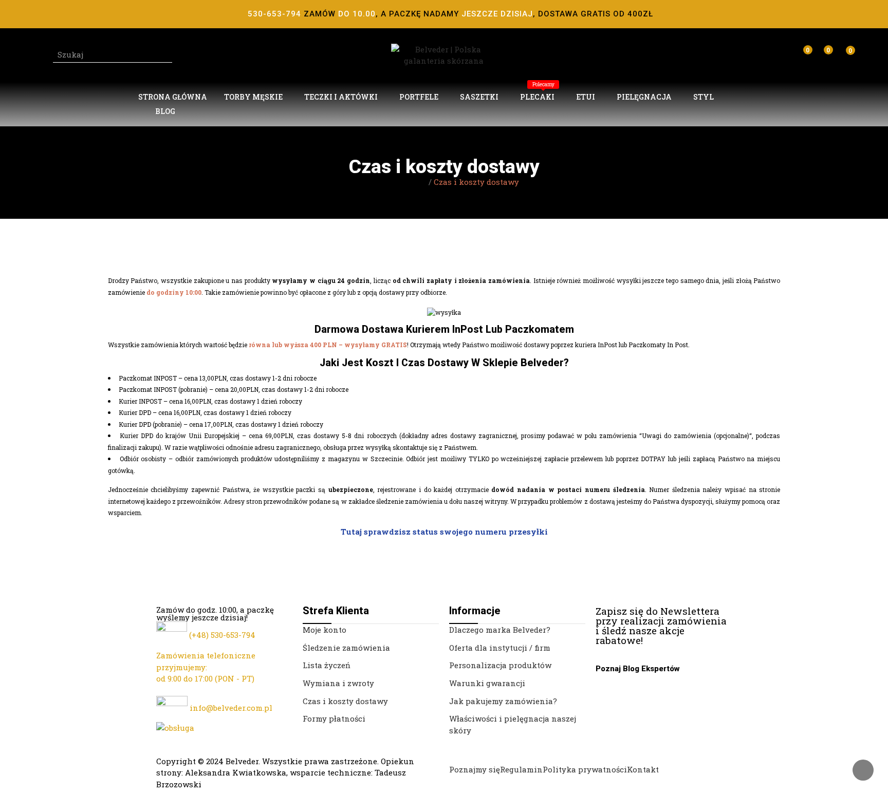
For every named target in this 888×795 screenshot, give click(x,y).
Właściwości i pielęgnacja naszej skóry (512, 724)
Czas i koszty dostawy (345, 701)
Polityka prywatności (585, 769)
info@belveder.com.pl (231, 708)
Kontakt (643, 769)
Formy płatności (334, 718)
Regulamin (521, 769)
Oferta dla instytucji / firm (499, 647)
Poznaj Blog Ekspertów (638, 668)
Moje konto (324, 629)
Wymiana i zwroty (338, 683)
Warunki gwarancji (487, 683)
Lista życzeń (326, 665)
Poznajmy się (474, 769)
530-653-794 (233, 635)
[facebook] (599, 649)
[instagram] (610, 649)
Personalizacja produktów (500, 665)
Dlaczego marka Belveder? (499, 629)
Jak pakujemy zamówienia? (503, 701)
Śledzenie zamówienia (346, 647)
